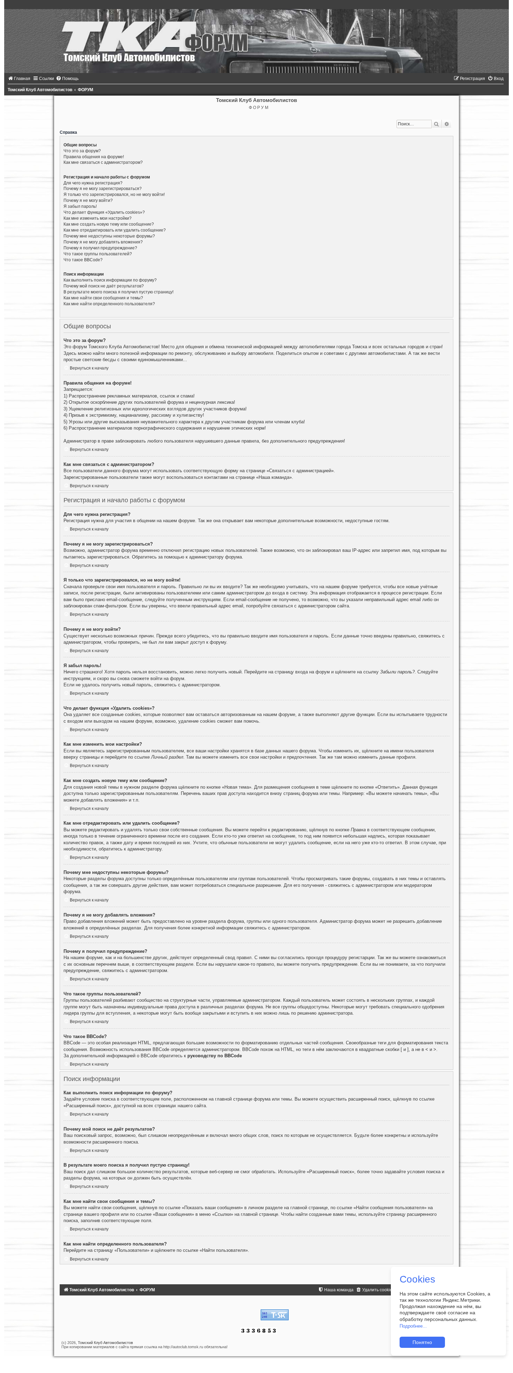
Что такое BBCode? (83, 259)
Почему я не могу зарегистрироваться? (103, 188)
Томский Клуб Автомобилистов (105, 1343)
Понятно (422, 1342)
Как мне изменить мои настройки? (98, 218)
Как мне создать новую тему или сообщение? (109, 224)
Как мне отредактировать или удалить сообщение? (115, 230)
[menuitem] (19, 78)
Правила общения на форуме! (94, 156)
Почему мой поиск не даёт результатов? (104, 286)
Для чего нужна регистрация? (93, 183)
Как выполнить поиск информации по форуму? (110, 280)
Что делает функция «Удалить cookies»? (104, 212)
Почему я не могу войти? (88, 200)
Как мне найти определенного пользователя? (109, 303)
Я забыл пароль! (80, 206)
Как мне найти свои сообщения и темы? (103, 297)
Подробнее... (413, 1326)
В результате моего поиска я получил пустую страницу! (118, 292)
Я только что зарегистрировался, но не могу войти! (114, 194)
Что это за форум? (82, 150)
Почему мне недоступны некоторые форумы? (109, 236)
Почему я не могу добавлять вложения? (103, 242)
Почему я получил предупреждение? (100, 248)
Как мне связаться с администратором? (103, 162)
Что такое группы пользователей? (98, 253)
